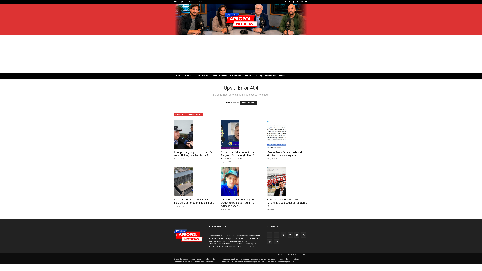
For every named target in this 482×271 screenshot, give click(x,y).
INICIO (176, 2)
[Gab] (281, 2)
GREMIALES (203, 75)
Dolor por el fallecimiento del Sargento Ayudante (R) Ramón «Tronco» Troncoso (238, 155)
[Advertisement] (241, 53)
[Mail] (289, 2)
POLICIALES (190, 75)
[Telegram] (294, 2)
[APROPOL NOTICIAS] (241, 19)
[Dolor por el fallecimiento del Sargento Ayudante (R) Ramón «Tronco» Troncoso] (241, 134)
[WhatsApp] (302, 2)
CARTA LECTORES (219, 75)
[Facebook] (277, 2)
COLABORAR (235, 75)
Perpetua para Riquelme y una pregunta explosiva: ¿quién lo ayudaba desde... (238, 202)
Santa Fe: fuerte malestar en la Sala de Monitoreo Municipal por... (194, 201)
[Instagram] (285, 2)
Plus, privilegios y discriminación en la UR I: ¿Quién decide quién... (193, 154)
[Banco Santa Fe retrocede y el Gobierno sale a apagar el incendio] (287, 134)
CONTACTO (198, 2)
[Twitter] (298, 2)
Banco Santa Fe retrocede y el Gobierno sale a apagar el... (284, 154)
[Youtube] (306, 2)
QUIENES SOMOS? (186, 2)
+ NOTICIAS (250, 75)
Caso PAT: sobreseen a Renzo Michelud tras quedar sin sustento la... (287, 202)
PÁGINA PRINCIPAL (248, 103)
